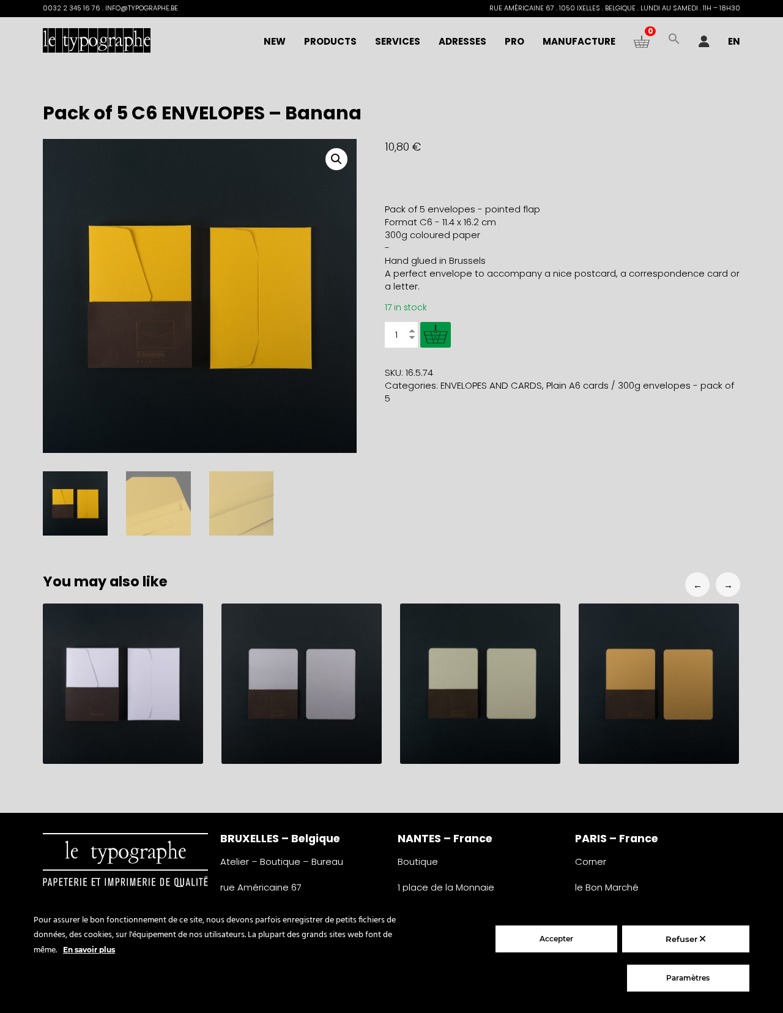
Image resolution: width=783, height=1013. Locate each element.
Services (397, 41)
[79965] (435, 335)
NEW (275, 41)
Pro (514, 41)
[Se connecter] (704, 41)
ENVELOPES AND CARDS (491, 385)
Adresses (462, 41)
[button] (674, 41)
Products (330, 41)
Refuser (683, 939)
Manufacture (579, 41)
